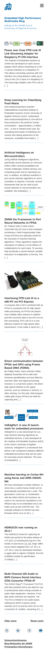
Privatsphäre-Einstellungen (18, 647)
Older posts (10, 621)
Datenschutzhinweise (15, 640)
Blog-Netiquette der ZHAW (18, 644)
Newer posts (37, 621)
